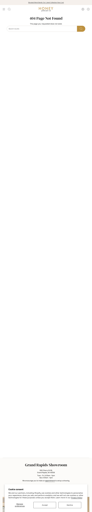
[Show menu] (3, 9)
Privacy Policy (76, 497)
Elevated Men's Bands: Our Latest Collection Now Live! (46, 2)
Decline (70, 505)
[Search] (81, 29)
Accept (45, 505)
